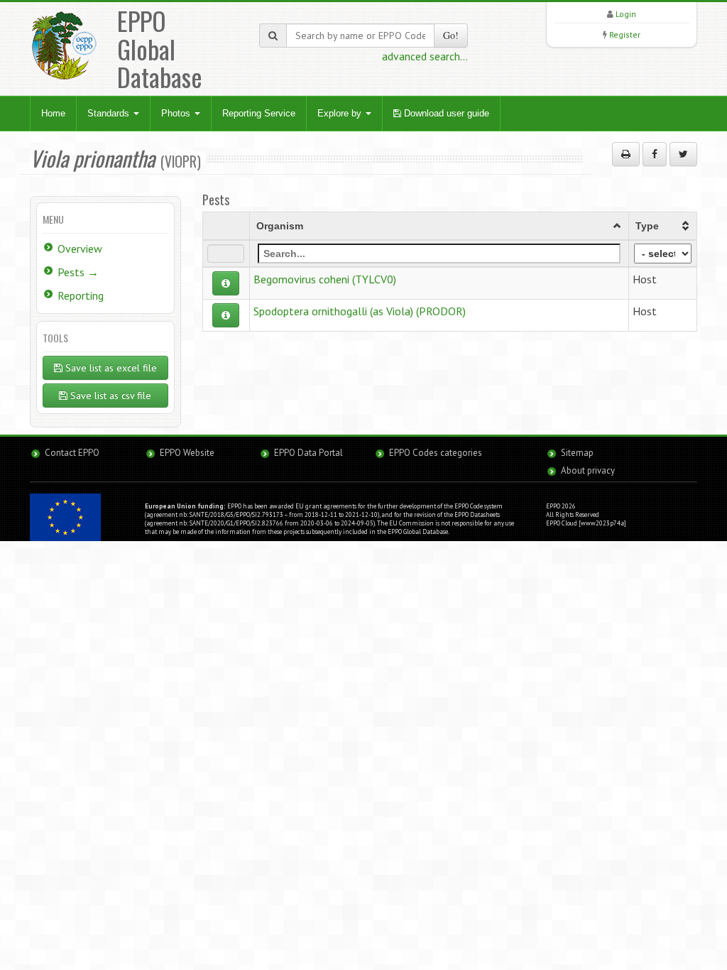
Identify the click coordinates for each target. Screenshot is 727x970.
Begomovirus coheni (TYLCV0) (324, 279)
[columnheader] (439, 226)
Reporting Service (258, 113)
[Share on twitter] (683, 154)
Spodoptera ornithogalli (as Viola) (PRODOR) (359, 311)
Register (624, 34)
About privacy (588, 470)
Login (626, 14)
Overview (80, 248)
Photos (177, 113)
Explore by (340, 113)
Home (53, 113)
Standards (109, 113)
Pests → (78, 272)
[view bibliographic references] (225, 283)
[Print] (626, 154)
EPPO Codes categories (435, 453)
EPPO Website (187, 453)
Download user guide (445, 113)
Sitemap (577, 453)
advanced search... (425, 56)
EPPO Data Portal (308, 453)
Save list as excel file (109, 367)
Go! (451, 35)
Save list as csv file (109, 395)
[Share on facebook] (655, 154)
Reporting (81, 295)
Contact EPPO (72, 453)
